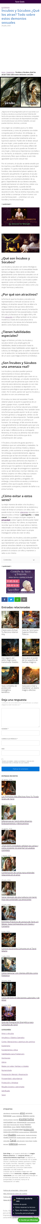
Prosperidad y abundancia (12, 1078)
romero (28, 1137)
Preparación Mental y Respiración (15, 1074)
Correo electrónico (10, 739)
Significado (6, 1091)
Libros (4, 1062)
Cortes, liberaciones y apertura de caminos (18, 1041)
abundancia (6, 1113)
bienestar (7, 1115)
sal (35, 1137)
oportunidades (7, 1129)
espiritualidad (8, 1122)
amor (22, 1113)
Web (3, 749)
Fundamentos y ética (10, 1050)
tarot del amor (21, 1141)
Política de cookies (9, 1197)
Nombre (5, 729)
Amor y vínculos (8, 1033)
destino (26, 1116)
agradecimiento (15, 1113)
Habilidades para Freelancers (13, 1054)
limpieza (22, 1124)
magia (18, 1127)
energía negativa (8, 1119)
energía (31, 1116)
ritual (5, 1135)
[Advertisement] (20, 49)
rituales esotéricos (9, 1137)
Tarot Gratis (19, 2)
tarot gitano (28, 1141)
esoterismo (26, 1119)
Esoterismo (6, 7)
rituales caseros (20, 1135)
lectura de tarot (14, 1124)
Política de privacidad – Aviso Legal (15, 1190)
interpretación (22, 1122)
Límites (14, 1127)
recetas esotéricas (24, 1132)
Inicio (3, 72)
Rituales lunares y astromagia (13, 1087)
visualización (22, 1144)
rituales (12, 1134)
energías (15, 1119)
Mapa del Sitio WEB (10, 1200)
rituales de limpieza (31, 1135)
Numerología (7, 1070)
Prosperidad (17, 1129)
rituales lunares (21, 1137)
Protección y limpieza (10, 1082)
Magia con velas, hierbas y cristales (15, 1066)
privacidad (6, 520)
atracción (9, 317)
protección (28, 1129)
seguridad (6, 1141)
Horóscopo (6, 1058)
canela (14, 1116)
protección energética (10, 1132)
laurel (8, 1124)
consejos (19, 1116)
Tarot (4, 1095)
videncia (13, 1143)
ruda (32, 1137)
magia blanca (26, 1127)
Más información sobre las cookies (15, 1193)
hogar (14, 1122)
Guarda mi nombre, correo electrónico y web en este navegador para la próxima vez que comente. (18, 761)
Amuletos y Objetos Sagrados (13, 1037)
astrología (29, 1113)
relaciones (24, 512)
